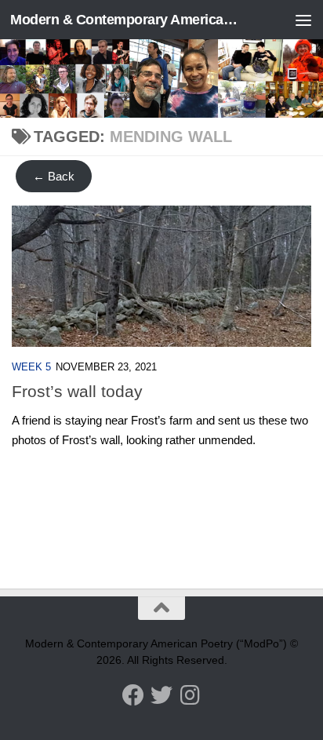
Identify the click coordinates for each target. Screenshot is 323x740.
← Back (53, 176)
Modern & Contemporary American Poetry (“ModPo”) (126, 19)
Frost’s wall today (77, 391)
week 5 (31, 367)
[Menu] (303, 19)
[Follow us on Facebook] (133, 695)
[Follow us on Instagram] (190, 695)
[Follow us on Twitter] (161, 695)
